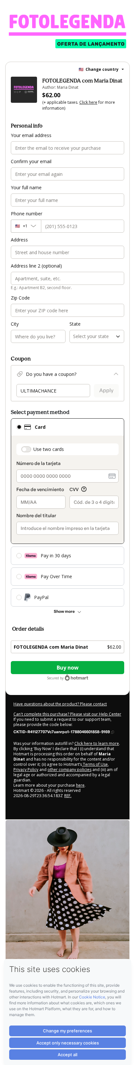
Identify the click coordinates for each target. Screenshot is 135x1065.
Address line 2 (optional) (36, 266)
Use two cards (48, 449)
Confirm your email (31, 161)
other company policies (69, 769)
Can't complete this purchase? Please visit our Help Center (67, 714)
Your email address (31, 135)
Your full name (26, 187)
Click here (88, 102)
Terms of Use (95, 764)
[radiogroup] (67, 512)
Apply (106, 390)
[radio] (19, 427)
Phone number (26, 213)
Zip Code (20, 298)
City (15, 324)
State (75, 324)
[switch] (26, 449)
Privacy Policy (25, 769)
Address (19, 240)
